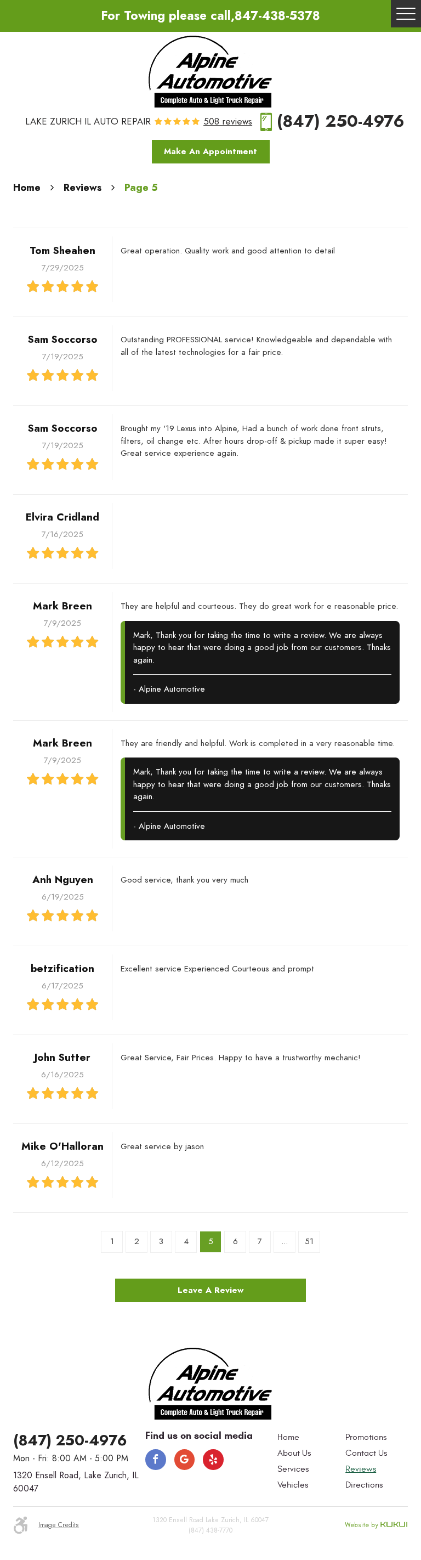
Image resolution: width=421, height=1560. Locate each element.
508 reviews (227, 122)
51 (309, 1241)
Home (27, 187)
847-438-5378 (277, 15)
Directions (364, 1485)
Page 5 (141, 187)
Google (184, 1459)
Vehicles (292, 1485)
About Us (294, 1453)
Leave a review (210, 1290)
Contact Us (366, 1453)
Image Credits (58, 1524)
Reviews (82, 187)
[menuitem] (308, 1437)
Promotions (365, 1437)
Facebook (155, 1459)
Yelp (213, 1459)
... (284, 1241)
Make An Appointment (210, 151)
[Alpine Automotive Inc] (211, 72)
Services (293, 1469)
